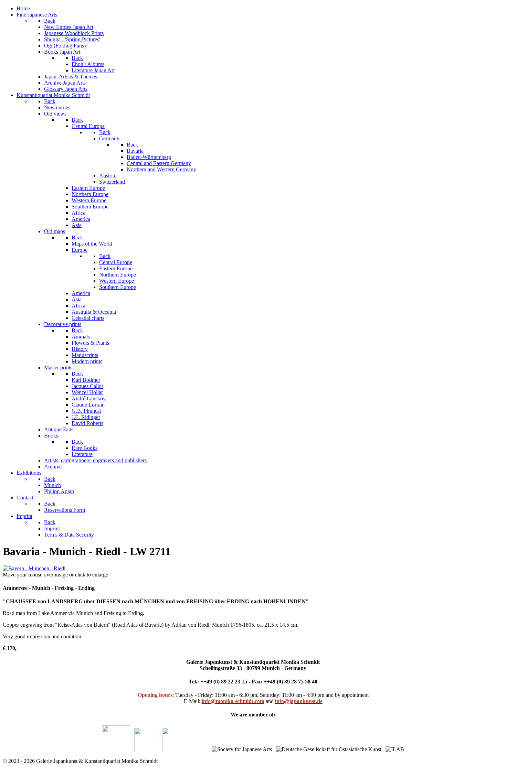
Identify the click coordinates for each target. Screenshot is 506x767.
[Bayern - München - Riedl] (34, 568)
